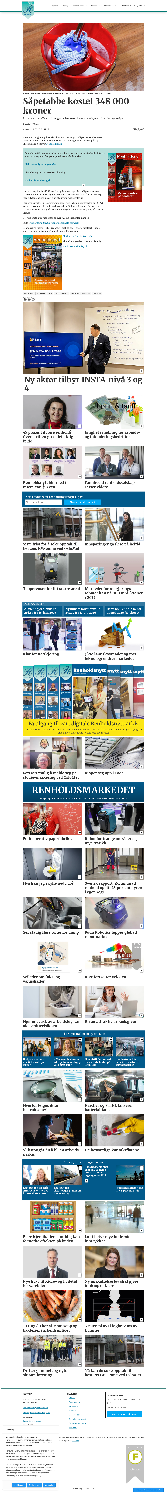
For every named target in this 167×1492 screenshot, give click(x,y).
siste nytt (29, 294)
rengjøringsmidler (80, 294)
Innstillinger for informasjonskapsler (148, 1490)
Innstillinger (18, 1485)
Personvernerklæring (78, 1423)
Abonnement (95, 5)
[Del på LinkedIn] (138, 129)
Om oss (116, 5)
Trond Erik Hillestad (32, 1421)
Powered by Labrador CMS (83, 1489)
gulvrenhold (61, 294)
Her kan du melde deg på (37, 180)
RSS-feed (73, 1427)
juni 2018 (97, 294)
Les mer (75, 1440)
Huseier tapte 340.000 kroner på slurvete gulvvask (54, 223)
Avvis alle (49, 1485)
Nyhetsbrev (126, 5)
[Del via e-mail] (142, 129)
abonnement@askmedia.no (35, 1407)
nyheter (41, 294)
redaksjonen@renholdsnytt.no (36, 1412)
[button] (27, 1049)
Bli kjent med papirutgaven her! (41, 164)
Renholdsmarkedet (79, 5)
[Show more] (83, 185)
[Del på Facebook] (135, 129)
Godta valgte (34, 1485)
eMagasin (138, 5)
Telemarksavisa (54, 144)
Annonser (107, 5)
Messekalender (75, 1414)
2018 (50, 294)
